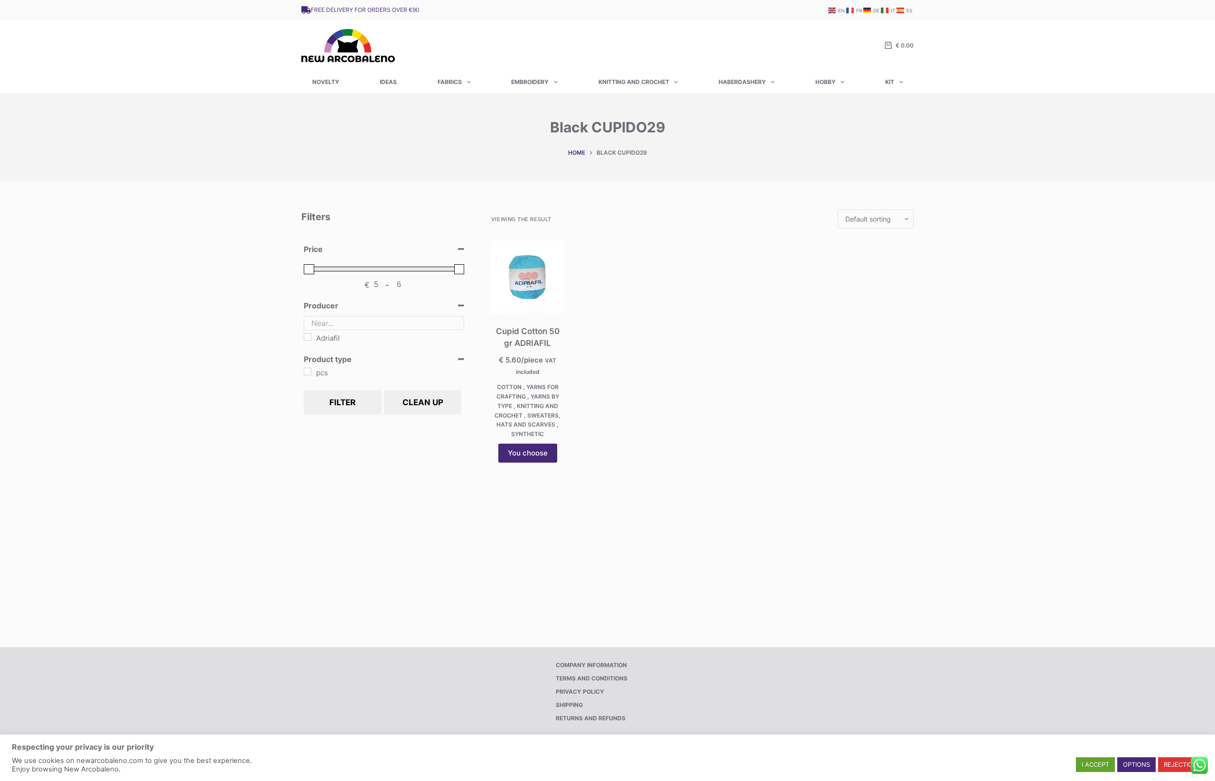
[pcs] (307, 371)
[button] (1095, 764)
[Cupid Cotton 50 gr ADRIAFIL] (527, 277)
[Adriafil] (307, 337)
